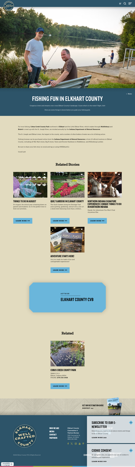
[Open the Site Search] (125, 3)
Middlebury (105, 127)
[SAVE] (44, 174)
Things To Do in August (24, 201)
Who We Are (54, 428)
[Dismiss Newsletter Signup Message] (130, 422)
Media (51, 431)
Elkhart (62, 127)
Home (129, 94)
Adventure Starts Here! (62, 256)
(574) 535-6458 (62, 378)
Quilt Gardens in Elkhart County (67, 201)
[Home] (24, 436)
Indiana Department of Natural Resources (84, 129)
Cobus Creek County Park (40, 127)
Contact (53, 434)
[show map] (82, 346)
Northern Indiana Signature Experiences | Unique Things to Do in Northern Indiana (104, 204)
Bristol (20, 129)
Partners (53, 438)
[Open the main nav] (130, 3)
